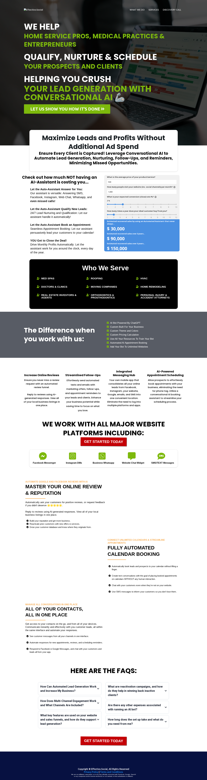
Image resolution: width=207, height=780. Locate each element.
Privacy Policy (91, 772)
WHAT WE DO (137, 9)
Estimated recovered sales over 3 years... (126, 233)
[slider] (123, 204)
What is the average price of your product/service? (131, 177)
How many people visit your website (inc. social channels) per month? (141, 187)
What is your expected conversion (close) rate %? (132, 196)
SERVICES (154, 9)
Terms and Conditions (111, 772)
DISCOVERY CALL (172, 9)
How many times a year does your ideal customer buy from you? (137, 211)
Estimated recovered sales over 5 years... (126, 243)
